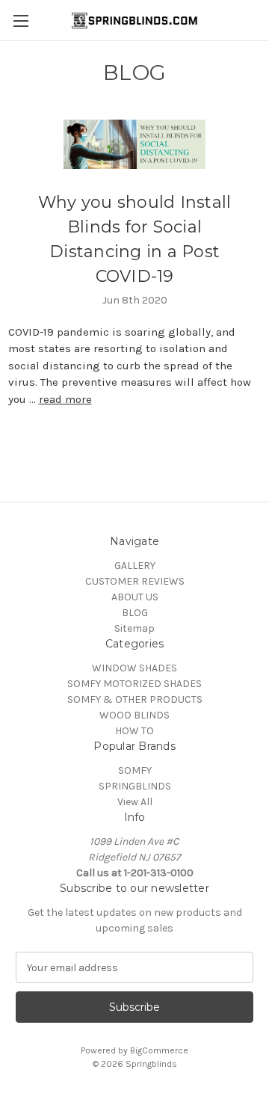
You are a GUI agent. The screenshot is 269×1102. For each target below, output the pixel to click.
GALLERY (134, 565)
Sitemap (134, 628)
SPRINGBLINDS (135, 786)
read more (65, 399)
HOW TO (134, 730)
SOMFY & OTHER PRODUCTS (134, 699)
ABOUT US (134, 597)
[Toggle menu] (20, 20)
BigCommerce (159, 1050)
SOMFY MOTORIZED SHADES (134, 683)
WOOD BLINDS (134, 715)
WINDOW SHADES (134, 668)
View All (134, 801)
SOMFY (135, 770)
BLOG (135, 612)
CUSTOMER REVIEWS (135, 581)
